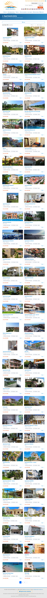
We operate (5, 593)
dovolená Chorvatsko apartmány (13, 593)
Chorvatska (29, 593)
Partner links (18, 596)
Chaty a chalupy (25, 594)
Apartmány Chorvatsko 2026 (36, 593)
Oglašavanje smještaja (25, 591)
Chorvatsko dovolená (22, 593)
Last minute (29, 12)
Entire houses (36, 12)
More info (42, 12)
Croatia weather (23, 12)
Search (40, 7)
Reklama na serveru (26, 589)
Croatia (5, 12)
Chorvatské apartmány (32, 596)
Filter (24, 22)
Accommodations (11, 12)
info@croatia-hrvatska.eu (38, 589)
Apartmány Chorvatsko (24, 596)
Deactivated (13, 596)
